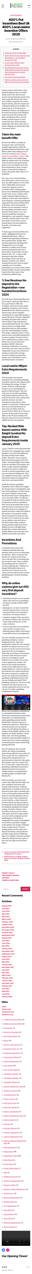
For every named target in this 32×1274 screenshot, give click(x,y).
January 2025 (7, 924)
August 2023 (7, 957)
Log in (4, 1006)
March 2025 (6, 919)
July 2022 (5, 970)
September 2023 (8, 954)
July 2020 (5, 994)
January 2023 (7, 965)
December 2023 (8, 951)
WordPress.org (7, 1014)
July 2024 (5, 940)
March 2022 (6, 975)
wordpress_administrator (18, 39)
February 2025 (7, 922)
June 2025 (6, 911)
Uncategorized (16, 15)
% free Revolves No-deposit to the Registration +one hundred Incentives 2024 (17, 58)
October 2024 (7, 932)
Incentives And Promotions (15, 77)
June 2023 (6, 959)
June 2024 (6, 943)
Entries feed (6, 1009)
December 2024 (8, 927)
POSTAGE (5, 878)
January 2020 (7, 997)
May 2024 (5, 946)
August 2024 (7, 938)
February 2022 (7, 978)
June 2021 (6, 989)
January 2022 (7, 981)
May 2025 (5, 914)
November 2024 (8, 930)
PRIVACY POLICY (8, 873)
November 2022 (8, 967)
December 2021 (8, 983)
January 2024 (7, 948)
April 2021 (5, 991)
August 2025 (7, 906)
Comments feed (8, 1012)
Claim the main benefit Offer (15, 53)
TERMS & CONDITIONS (10, 880)
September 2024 (8, 935)
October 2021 (7, 986)
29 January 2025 (17, 42)
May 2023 (5, 962)
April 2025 (6, 916)
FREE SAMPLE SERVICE (10, 875)
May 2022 (5, 973)
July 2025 (5, 908)
